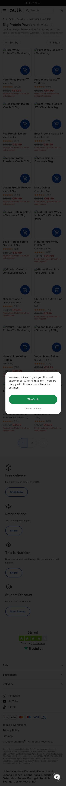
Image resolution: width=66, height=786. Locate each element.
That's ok (33, 399)
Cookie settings (33, 408)
